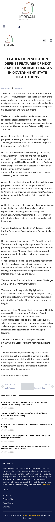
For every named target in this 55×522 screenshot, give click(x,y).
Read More (47, 485)
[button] (19, 27)
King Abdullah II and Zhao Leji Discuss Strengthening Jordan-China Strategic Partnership (24, 403)
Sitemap (6, 507)
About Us (7, 495)
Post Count (8, 503)
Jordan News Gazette (30, 515)
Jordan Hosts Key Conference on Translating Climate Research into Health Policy (24, 414)
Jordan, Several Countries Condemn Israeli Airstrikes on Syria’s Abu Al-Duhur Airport (25, 447)
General (18, 88)
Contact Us (8, 499)
